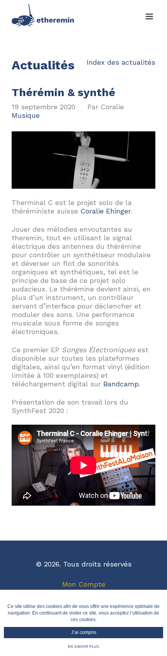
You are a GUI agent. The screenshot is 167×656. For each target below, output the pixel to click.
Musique (26, 115)
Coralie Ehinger (105, 211)
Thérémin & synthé (63, 92)
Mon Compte (83, 584)
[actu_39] (83, 135)
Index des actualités (121, 62)
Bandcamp (121, 384)
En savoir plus (83, 647)
